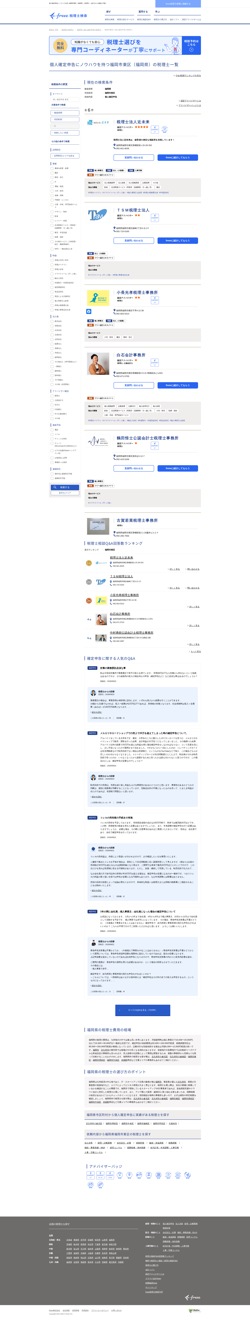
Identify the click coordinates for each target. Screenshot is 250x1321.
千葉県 (97, 1244)
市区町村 (58, 119)
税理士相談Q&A (144, 19)
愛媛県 (119, 1258)
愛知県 (126, 1249)
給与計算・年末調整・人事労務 (164, 1147)
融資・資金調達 (156, 1143)
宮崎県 (104, 1262)
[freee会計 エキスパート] (91, 1175)
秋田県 (97, 1240)
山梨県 (97, 1249)
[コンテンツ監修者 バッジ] (100, 1185)
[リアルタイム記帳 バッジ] (168, 1175)
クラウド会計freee (153, 1278)
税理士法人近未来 (121, 557)
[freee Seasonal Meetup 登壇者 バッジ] (139, 1175)
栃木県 (76, 1244)
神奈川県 (112, 1244)
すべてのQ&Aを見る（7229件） (142, 1010)
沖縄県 (121, 1262)
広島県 (90, 1258)
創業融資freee (151, 1283)
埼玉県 (90, 1244)
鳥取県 (69, 1258)
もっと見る (196, 651)
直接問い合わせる (134, 157)
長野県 (104, 1249)
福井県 (90, 1249)
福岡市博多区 (99, 1060)
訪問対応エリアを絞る (64, 156)
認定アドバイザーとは (191, 19)
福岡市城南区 (143, 1123)
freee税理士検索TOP (154, 1292)
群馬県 (83, 1244)
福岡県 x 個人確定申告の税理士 (89, 30)
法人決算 (88, 1143)
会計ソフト (174, 19)
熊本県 (90, 1262)
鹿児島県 (112, 1262)
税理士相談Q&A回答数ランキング (159, 1256)
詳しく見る (175, 569)
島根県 (76, 1258)
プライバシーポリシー (100, 1310)
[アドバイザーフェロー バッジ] (91, 1185)
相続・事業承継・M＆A (187, 1232)
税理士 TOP (53, 30)
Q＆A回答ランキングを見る (188, 75)
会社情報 (66, 1310)
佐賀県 (76, 1262)
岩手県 (83, 1240)
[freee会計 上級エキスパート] (100, 1175)
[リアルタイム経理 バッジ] (178, 1175)
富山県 (76, 1249)
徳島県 (104, 1258)
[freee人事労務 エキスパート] (110, 1175)
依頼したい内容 (61, 133)
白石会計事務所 (120, 613)
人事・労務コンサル (93, 1152)
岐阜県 (112, 1249)
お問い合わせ (116, 1310)
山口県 (97, 1258)
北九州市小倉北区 (160, 1056)
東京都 (104, 1244)
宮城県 (90, 1240)
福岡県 (69, 1262)
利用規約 (85, 1310)
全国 (51, 1235)
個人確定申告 (168, 1224)
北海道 (69, 1240)
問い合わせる (193, 569)
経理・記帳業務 (105, 1143)
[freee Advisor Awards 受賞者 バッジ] (120, 1175)
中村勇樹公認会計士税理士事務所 (131, 632)
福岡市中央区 (113, 1060)
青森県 (76, 1240)
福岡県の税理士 (67, 30)
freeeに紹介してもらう (178, 157)
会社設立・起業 (124, 1143)
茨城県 (69, 1244)
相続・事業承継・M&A (94, 1147)
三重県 (69, 1253)
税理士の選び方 (160, 19)
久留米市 (173, 1123)
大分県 (97, 1262)
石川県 (83, 1249)
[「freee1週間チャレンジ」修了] (158, 1175)
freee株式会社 (54, 1310)
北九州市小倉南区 (178, 1056)
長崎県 (83, 1262)
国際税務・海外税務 (136, 1147)
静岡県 (119, 1249)
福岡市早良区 (159, 1123)
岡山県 (83, 1258)
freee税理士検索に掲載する (178, 4)
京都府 (83, 1253)
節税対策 (140, 1143)
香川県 (112, 1258)
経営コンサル (116, 1147)
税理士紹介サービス (125, 19)
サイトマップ (151, 1287)
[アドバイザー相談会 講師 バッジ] (149, 1175)
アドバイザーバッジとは (190, 105)
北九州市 (105, 1050)
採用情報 (75, 1310)
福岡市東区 (175, 1098)
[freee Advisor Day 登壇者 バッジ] (129, 1175)
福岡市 (96, 1050)
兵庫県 (97, 1253)
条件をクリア (65, 493)
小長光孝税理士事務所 (124, 595)
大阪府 (90, 1253)
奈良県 (104, 1253)
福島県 (112, 1240)
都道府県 (58, 113)
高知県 (126, 1258)
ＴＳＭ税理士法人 (121, 576)
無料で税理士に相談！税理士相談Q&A (161, 1261)
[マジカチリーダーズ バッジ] (188, 1175)
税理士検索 (109, 19)
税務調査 (173, 1143)
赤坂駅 (124, 1060)
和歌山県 (112, 1253)
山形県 (104, 1240)
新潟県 (69, 1249)
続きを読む (97, 712)
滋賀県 (76, 1253)
